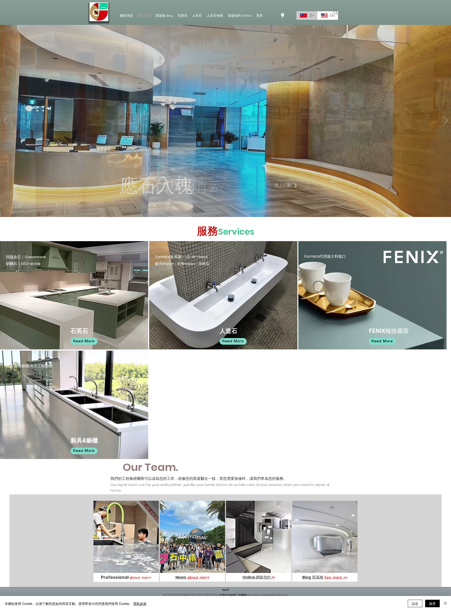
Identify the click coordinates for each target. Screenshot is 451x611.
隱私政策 (140, 603)
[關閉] (445, 603)
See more (333, 577)
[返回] (5, 121)
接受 (432, 603)
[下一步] (446, 121)
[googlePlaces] (282, 15)
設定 (415, 603)
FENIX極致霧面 (389, 331)
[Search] (336, 12)
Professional (115, 577)
